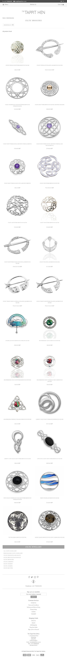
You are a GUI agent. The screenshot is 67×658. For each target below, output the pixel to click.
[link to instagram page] (35, 577)
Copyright (33, 614)
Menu (6, 4)
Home (4, 18)
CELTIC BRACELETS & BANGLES (12, 557)
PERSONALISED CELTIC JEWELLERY (13, 553)
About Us (33, 620)
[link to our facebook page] (29, 577)
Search (33, 623)
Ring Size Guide (33, 627)
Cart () (60, 4)
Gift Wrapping (33, 625)
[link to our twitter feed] (31, 577)
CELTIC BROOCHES (8, 559)
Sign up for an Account (33, 629)
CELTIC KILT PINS (8, 568)
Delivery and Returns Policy (33, 607)
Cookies (34, 611)
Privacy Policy (33, 609)
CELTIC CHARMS (7, 566)
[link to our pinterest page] (38, 577)
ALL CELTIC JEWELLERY (10, 551)
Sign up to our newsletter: (33, 592)
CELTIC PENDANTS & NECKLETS (12, 555)
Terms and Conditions (33, 605)
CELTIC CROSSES (8, 563)
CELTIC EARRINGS (8, 561)
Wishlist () (33, 4)
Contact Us (33, 602)
